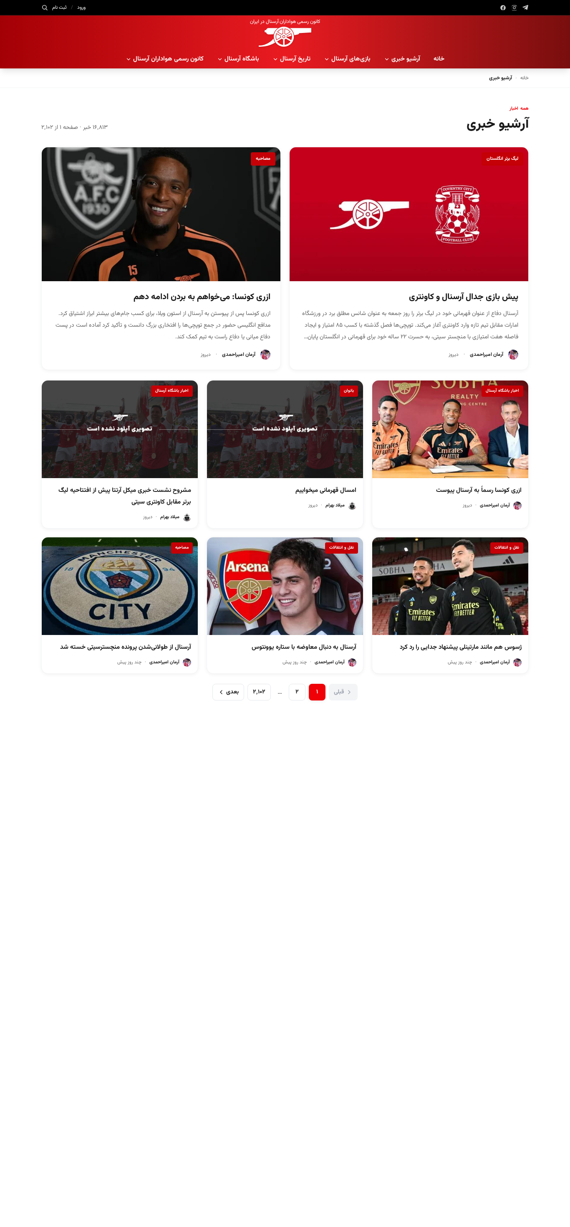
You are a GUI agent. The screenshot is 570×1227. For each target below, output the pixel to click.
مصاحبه (263, 158)
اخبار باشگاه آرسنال (502, 391)
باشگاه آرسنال (241, 59)
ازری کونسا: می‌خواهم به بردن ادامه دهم (202, 297)
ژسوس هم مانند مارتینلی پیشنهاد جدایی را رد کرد (461, 647)
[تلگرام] (525, 8)
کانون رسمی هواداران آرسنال (168, 59)
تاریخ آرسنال (295, 59)
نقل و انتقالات (506, 547)
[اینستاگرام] (514, 8)
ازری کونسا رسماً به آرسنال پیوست (479, 490)
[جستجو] (44, 7)
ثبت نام (59, 7)
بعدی (232, 692)
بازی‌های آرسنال (351, 59)
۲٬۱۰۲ (259, 692)
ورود (81, 7)
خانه (439, 59)
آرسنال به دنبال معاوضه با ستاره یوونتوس (304, 647)
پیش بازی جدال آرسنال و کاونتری (463, 297)
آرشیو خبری (405, 59)
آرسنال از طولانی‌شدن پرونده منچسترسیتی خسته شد (125, 647)
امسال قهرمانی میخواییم (325, 490)
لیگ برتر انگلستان (502, 158)
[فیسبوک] (503, 8)
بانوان (349, 391)
